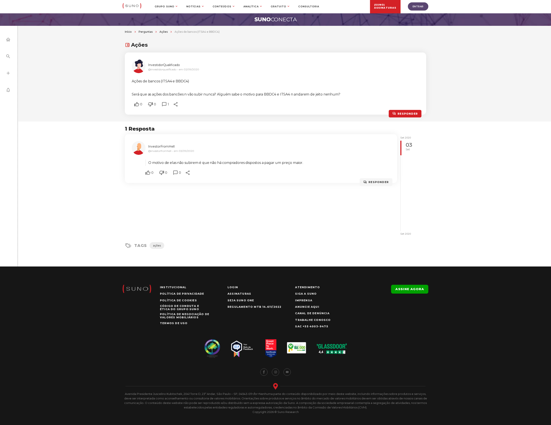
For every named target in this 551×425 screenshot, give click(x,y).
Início (128, 31)
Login (233, 287)
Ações (163, 31)
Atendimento (307, 287)
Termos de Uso (174, 323)
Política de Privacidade (182, 293)
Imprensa (303, 300)
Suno (275, 19)
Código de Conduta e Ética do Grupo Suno (179, 307)
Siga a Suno (306, 293)
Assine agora (409, 289)
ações (157, 245)
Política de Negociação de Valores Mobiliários (184, 316)
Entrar (418, 6)
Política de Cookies (178, 300)
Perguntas (146, 31)
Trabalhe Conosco (313, 320)
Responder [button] (408, 113)
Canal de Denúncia (312, 313)
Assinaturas (239, 293)
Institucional (173, 287)
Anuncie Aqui (307, 306)
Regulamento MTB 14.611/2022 (254, 306)
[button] (136, 104)
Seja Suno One (241, 300)
